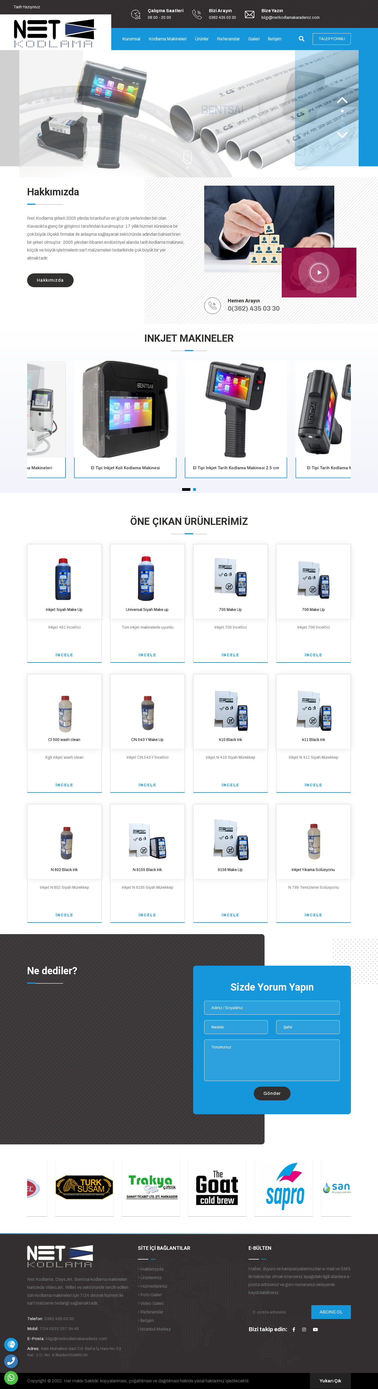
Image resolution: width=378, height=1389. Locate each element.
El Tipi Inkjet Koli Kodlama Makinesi (78, 467)
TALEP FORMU (332, 39)
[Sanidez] (322, 1187)
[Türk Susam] (56, 1187)
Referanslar (228, 39)
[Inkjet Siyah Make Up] (64, 577)
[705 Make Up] (230, 577)
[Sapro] (255, 1187)
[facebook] (293, 1329)
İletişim (274, 39)
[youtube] (315, 1329)
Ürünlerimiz (150, 1277)
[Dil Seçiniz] (11, 1345)
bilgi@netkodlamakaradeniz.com (291, 17)
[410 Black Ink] (230, 707)
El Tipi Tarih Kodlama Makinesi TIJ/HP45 (300, 467)
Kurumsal (131, 39)
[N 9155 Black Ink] (147, 837)
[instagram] (304, 1329)
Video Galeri (151, 1303)
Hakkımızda (151, 1269)
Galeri (254, 39)
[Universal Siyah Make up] (147, 577)
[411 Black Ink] (313, 707)
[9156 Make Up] (230, 837)
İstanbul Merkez (155, 1329)
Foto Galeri (150, 1294)
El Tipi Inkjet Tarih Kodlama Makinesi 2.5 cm (189, 467)
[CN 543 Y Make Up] (147, 707)
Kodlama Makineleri (168, 39)
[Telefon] (11, 1361)
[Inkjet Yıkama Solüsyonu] (313, 837)
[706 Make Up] (313, 577)
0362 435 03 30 (222, 17)
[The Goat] (189, 1187)
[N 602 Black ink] (64, 837)
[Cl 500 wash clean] (64, 707)
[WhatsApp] (11, 1378)
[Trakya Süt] (123, 1187)
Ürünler (202, 39)
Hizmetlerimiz (153, 1286)
